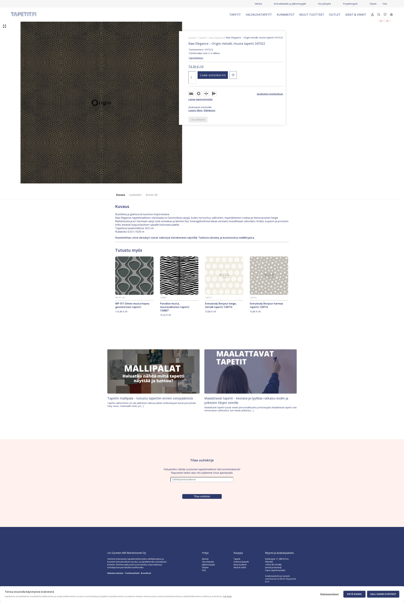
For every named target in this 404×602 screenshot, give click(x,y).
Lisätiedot (135, 195)
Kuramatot (285, 14)
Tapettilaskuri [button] (195, 57)
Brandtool (146, 573)
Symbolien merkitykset (270, 93)
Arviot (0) (151, 195)
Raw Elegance (216, 37)
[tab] (122, 195)
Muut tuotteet (311, 14)
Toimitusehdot (132, 573)
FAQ (385, 3)
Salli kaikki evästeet (383, 594)
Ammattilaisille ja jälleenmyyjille (290, 3)
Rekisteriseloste (115, 573)
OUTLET (334, 14)
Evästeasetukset (329, 594)
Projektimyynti (350, 3)
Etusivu (192, 37)
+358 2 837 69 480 (273, 564)
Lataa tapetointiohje (200, 99)
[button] (233, 75)
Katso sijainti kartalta (275, 570)
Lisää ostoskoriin (213, 75)
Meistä (258, 3)
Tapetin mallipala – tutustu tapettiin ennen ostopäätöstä (150, 398)
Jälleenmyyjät (208, 564)
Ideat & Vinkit (355, 14)
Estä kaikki (354, 594)
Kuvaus (120, 195)
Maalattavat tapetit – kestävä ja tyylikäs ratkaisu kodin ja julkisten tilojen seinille (246, 400)
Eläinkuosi (209, 110)
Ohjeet (373, 3)
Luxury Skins (195, 110)
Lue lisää (227, 596)
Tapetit (235, 14)
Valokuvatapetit (259, 14)
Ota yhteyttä (324, 3)
